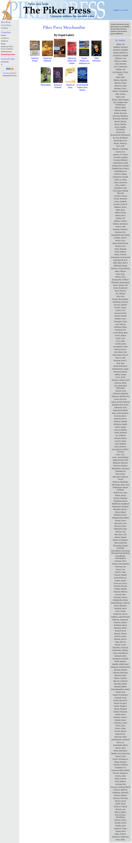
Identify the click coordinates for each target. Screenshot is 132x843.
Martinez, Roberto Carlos (120, 477)
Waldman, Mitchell (120, 792)
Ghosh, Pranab (120, 316)
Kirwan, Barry (120, 416)
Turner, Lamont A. (120, 773)
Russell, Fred (120, 630)
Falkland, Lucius (120, 265)
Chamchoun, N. (120, 171)
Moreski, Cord (120, 523)
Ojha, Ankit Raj (120, 542)
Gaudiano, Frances (120, 302)
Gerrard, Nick (120, 313)
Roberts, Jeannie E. (120, 619)
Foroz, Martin (120, 290)
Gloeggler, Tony (120, 321)
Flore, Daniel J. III (120, 285)
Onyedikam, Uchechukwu (120, 557)
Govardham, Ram (120, 332)
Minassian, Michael (120, 506)
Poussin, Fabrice (120, 591)
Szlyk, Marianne (120, 750)
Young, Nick (120, 831)
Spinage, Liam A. (120, 717)
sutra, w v (120, 742)
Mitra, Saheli (120, 512)
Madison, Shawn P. (120, 462)
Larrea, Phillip (120, 430)
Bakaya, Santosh (120, 80)
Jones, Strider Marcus (120, 402)
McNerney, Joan (120, 492)
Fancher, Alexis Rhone (120, 268)
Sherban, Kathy (120, 683)
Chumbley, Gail (120, 188)
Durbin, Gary (120, 246)
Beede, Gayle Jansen (120, 99)
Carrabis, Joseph (120, 157)
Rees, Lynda (120, 611)
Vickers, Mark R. (120, 789)
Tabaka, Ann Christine (120, 753)
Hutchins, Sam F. (120, 371)
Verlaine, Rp (120, 784)
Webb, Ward (120, 803)
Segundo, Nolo (120, 656)
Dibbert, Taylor (120, 221)
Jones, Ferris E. (120, 399)
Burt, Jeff (120, 146)
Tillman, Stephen (120, 764)
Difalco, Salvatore (120, 224)
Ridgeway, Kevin (120, 614)
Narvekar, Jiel (120, 534)
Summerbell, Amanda (120, 739)
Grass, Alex (120, 338)
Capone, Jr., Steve (120, 154)
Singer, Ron (120, 692)
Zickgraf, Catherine (120, 836)
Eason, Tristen (120, 254)
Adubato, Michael (120, 47)
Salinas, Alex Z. (120, 639)
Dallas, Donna (120, 212)
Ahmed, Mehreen (120, 52)
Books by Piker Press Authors (7, 47)
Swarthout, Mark (120, 745)
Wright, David (120, 822)
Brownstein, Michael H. (120, 135)
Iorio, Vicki (120, 377)
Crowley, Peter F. (120, 204)
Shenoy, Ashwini (120, 681)
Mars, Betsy (120, 474)
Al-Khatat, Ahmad (120, 55)
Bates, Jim (120, 96)
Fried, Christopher (120, 299)
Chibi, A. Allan (120, 179)
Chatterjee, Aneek (120, 176)
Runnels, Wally (120, 628)
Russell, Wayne (120, 633)
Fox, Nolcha (120, 293)
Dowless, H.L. (120, 232)
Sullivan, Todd (120, 736)
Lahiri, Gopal (120, 427)
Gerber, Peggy (120, 307)
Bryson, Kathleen (120, 137)
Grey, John (120, 341)
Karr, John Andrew (120, 413)
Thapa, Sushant (120, 762)
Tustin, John (120, 776)
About (3, 35)
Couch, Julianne (120, 198)
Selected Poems (34, 59)
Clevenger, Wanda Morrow (120, 191)
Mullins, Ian (120, 531)
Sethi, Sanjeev (120, 661)
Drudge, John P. (120, 237)
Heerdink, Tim (120, 352)
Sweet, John (120, 748)
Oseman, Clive (120, 561)
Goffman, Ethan (120, 327)
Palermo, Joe (120, 566)
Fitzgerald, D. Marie (120, 279)
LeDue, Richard (120, 432)
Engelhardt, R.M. (120, 260)
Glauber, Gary (120, 318)
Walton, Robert (120, 795)
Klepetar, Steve (120, 418)
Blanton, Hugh (120, 110)
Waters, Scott (120, 801)
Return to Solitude (58, 85)
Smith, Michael (120, 709)
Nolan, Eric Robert (120, 540)
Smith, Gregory (120, 703)
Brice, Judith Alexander (120, 128)
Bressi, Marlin (120, 121)
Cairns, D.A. (120, 151)
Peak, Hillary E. (120, 577)
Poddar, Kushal (120, 589)
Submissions (6, 51)
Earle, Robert (120, 251)
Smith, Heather (120, 706)
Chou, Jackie (120, 185)
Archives (5, 38)
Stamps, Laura (120, 720)
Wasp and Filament (47, 59)
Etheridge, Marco (120, 262)
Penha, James (120, 580)
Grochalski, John (120, 346)
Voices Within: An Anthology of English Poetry (84, 63)
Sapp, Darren (120, 642)
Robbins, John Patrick (120, 616)
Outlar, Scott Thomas (120, 563)
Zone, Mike (120, 839)
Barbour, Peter (120, 88)
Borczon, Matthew (120, 116)
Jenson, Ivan (120, 390)
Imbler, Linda (120, 374)
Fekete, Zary (120, 276)
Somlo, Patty (120, 714)
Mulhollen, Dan (120, 529)
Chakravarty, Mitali (120, 165)
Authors (4, 41)
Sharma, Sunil (120, 675)
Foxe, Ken (120, 296)
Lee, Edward (120, 435)
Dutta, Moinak (120, 249)
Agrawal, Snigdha (120, 49)
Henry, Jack (120, 357)
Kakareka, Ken (120, 407)
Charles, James (120, 174)
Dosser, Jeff (120, 226)
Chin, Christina (120, 182)
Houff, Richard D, (120, 366)
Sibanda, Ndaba (120, 686)
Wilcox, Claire (120, 820)
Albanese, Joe (120, 58)
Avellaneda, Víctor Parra (120, 73)
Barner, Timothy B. (120, 91)
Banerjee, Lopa (120, 85)
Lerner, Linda (120, 441)
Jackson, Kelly (120, 383)
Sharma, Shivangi (120, 672)
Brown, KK (120, 132)
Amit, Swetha (120, 63)
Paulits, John (120, 572)
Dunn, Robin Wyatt (120, 243)
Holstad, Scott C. (120, 360)
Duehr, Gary (120, 240)
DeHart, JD (120, 218)
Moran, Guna (120, 520)
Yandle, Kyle (120, 825)
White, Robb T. (120, 812)
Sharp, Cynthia (120, 678)
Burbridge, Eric (120, 140)
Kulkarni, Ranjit (120, 424)
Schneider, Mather (120, 650)
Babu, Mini (120, 77)
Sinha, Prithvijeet (120, 695)
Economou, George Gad (120, 257)
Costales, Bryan (120, 196)
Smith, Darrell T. (120, 700)
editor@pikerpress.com (10, 75)
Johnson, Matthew (120, 393)
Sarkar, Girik (120, 644)
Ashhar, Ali (120, 69)
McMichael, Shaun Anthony (120, 488)
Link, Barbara (120, 443)
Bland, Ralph (120, 107)
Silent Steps (46, 84)
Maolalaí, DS (120, 471)
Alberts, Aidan (120, 61)
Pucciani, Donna (120, 597)
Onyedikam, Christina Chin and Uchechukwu (120, 551)
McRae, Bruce (120, 495)
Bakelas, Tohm (120, 83)
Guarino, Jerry (120, 349)
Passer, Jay (120, 569)
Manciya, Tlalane (120, 465)
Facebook (5, 61)
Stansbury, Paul (120, 723)
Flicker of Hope (70, 85)
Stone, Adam (120, 728)
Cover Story (6, 25)
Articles (4, 28)
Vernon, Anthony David (120, 787)
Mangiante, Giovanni (120, 468)
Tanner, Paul (120, 756)
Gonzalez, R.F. (120, 329)
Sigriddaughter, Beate (120, 689)
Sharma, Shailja (120, 669)
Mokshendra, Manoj (120, 517)
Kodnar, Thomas (120, 421)
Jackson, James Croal (120, 380)
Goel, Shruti (120, 324)
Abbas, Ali (120, 44)
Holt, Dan (120, 363)
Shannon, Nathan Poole (120, 667)
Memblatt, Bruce (120, 501)
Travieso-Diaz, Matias (120, 770)
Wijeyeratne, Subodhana (120, 816)
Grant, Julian (120, 335)
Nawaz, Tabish (120, 537)
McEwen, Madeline (120, 482)
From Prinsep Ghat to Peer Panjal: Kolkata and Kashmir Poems (82, 90)
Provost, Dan (120, 594)
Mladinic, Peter (120, 515)
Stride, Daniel (120, 731)
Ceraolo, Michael (120, 160)
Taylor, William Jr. (120, 759)
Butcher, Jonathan (120, 149)
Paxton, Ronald (120, 575)
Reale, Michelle (120, 605)
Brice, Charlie (120, 124)
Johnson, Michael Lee (120, 396)
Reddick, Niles (120, 608)
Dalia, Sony (120, 210)
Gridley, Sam (120, 343)
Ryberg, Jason (120, 636)
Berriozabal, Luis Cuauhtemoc (120, 103)
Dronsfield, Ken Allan (120, 235)
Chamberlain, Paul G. (120, 168)
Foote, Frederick (120, 288)
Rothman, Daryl (120, 625)
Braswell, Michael (120, 118)
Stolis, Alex (120, 725)
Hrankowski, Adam (120, 369)
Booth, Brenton (120, 113)
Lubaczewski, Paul (120, 460)
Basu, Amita (120, 94)
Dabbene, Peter (120, 207)
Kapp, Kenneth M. (120, 410)
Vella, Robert (120, 781)
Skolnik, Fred (120, 697)
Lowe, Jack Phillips (120, 457)
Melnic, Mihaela (120, 498)
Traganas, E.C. (120, 767)
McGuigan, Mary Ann (120, 484)
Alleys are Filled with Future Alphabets (72, 62)
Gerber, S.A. (120, 310)
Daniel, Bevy (120, 215)
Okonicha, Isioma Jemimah (120, 546)
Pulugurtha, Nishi (120, 600)
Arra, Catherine (120, 66)
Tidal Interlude (96, 59)
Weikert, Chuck (120, 806)
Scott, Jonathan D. (120, 653)
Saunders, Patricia (120, 647)
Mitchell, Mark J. (120, 509)
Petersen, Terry (120, 583)
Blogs (3, 43)
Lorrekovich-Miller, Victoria (120, 450)
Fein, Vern (120, 274)
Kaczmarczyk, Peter (120, 404)
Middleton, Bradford (120, 503)
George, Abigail (120, 304)
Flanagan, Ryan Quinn (120, 282)
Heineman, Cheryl (120, 355)
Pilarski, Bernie (120, 586)
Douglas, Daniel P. (120, 229)
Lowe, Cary (120, 454)
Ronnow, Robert (120, 622)
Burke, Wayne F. (120, 143)
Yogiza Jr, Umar (120, 828)
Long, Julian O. (120, 446)
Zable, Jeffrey (120, 834)
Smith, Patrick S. (120, 711)
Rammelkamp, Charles (120, 602)
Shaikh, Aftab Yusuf (120, 664)
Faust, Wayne (120, 271)
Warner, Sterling (120, 798)
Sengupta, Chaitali (120, 658)
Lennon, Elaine (120, 438)
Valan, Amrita (120, 778)
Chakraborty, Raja (120, 163)
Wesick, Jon (120, 809)
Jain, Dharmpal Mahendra (120, 386)
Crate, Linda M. (120, 201)
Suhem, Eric (120, 734)
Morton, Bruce (120, 526)
